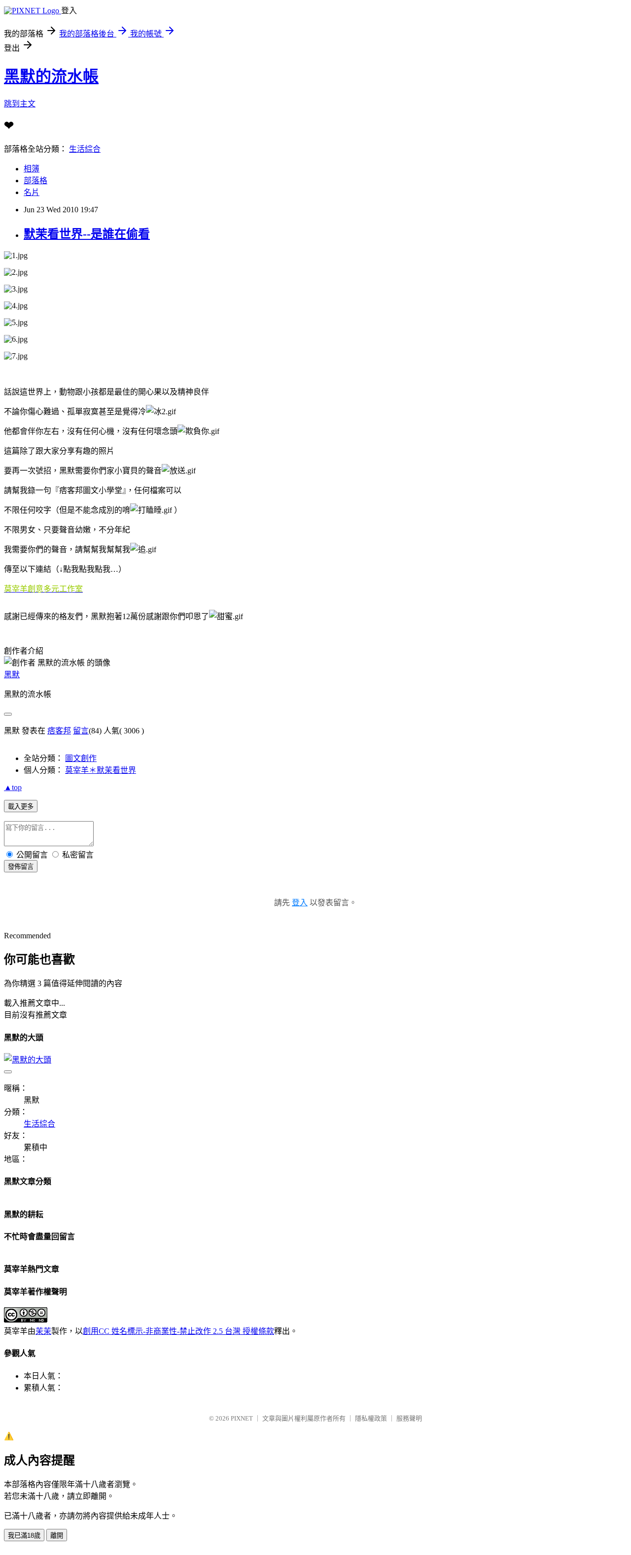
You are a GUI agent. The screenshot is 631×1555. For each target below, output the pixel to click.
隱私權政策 (371, 1418)
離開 (56, 1535)
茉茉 (43, 1331)
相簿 (31, 169)
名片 (31, 192)
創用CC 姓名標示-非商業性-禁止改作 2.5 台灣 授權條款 (178, 1331)
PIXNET (242, 1418)
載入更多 (21, 806)
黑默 (12, 674)
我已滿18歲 (24, 1535)
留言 (81, 731)
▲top (13, 787)
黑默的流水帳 (51, 76)
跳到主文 (19, 103)
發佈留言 (21, 866)
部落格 (35, 180)
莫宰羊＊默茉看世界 (100, 770)
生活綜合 (85, 149)
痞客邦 (59, 731)
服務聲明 (409, 1418)
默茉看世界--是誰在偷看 (87, 234)
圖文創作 (81, 758)
